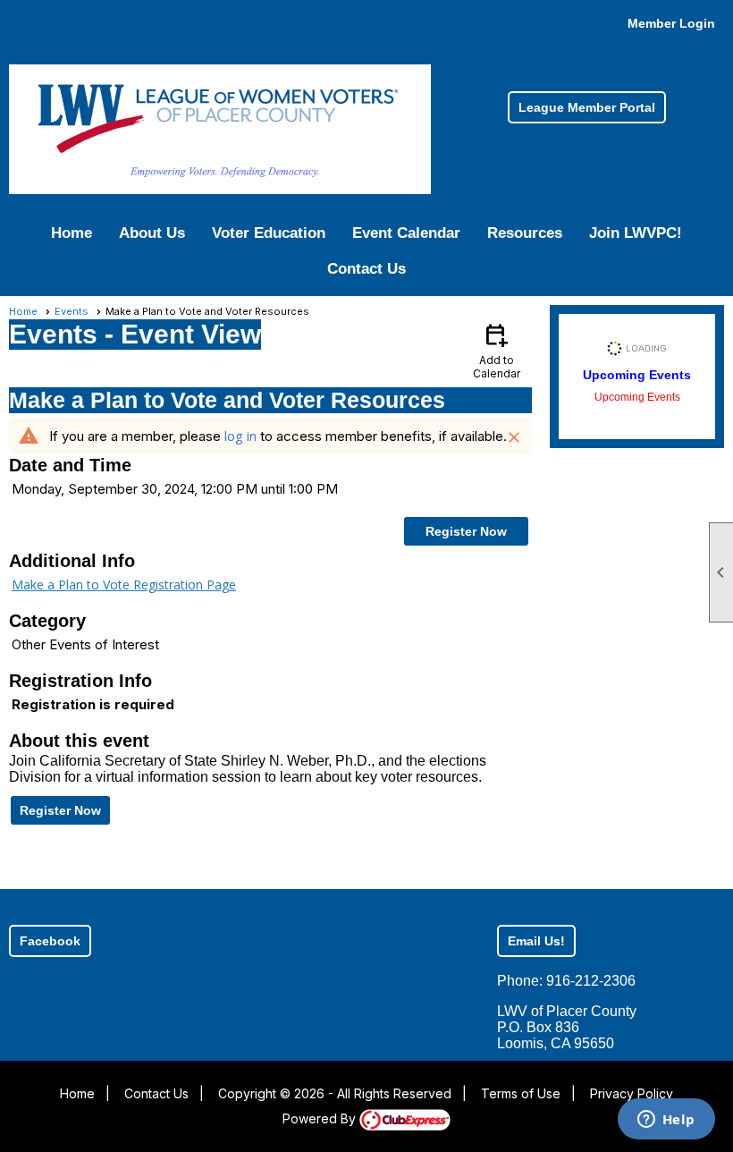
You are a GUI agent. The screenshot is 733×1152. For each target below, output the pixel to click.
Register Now (466, 531)
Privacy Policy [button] (631, 1093)
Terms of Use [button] (520, 1093)
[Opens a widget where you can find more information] (666, 1120)
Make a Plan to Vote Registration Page (124, 584)
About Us (152, 232)
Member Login (671, 23)
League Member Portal (586, 107)
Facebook (50, 941)
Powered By (320, 1118)
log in (240, 436)
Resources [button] (524, 232)
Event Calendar (406, 232)
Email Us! (536, 941)
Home (71, 232)
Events (71, 311)
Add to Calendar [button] (496, 350)
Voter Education (268, 232)
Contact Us (366, 268)
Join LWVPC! (635, 232)
